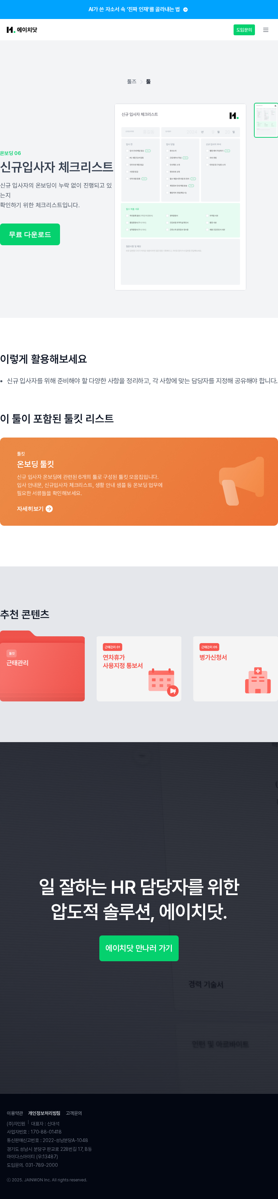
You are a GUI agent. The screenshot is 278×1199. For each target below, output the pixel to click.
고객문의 (74, 1113)
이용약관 (15, 1113)
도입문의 (244, 30)
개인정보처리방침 (44, 1113)
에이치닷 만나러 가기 (139, 948)
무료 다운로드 (30, 234)
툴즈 (132, 81)
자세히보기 (30, 508)
